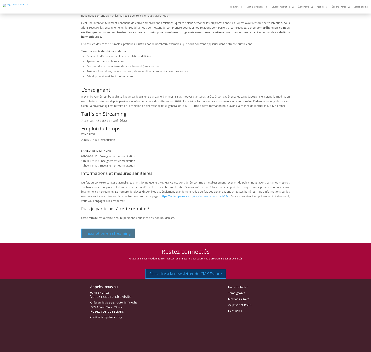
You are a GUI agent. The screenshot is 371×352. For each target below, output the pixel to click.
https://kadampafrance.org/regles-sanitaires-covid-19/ (194, 196)
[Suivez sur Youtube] (189, 347)
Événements (303, 6)
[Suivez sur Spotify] (197, 347)
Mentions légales (238, 299)
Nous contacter (238, 287)
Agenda (320, 6)
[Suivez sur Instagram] (182, 347)
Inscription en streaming (108, 233)
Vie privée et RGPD (240, 305)
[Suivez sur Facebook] (174, 347)
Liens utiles (235, 311)
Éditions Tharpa (339, 6)
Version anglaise (361, 6)
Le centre (234, 6)
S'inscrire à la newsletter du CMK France (185, 273)
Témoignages (236, 293)
